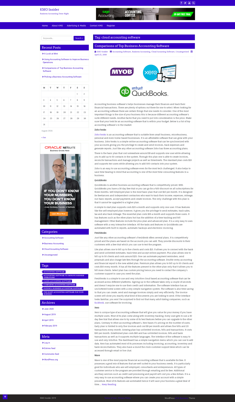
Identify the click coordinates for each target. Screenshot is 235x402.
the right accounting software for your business (63, 293)
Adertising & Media (76, 25)
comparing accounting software (59, 285)
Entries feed (49, 348)
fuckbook (99, 302)
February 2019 (50, 326)
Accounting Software (121, 51)
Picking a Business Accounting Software (62, 77)
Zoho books (100, 134)
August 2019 (50, 314)
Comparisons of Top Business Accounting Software (132, 46)
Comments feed (51, 354)
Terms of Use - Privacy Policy (117, 398)
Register (111, 25)
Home (45, 25)
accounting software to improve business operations (64, 276)
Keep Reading (109, 384)
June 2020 (49, 309)
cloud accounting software (57, 281)
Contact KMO (96, 25)
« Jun (43, 137)
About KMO (57, 25)
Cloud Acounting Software (163, 51)
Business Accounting (141, 51)
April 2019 (48, 320)
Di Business (182, 398)
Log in (47, 343)
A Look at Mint (51, 53)
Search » (79, 38)
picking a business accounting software (63, 288)
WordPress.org (51, 359)
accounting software (54, 272)
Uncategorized (182, 51)
